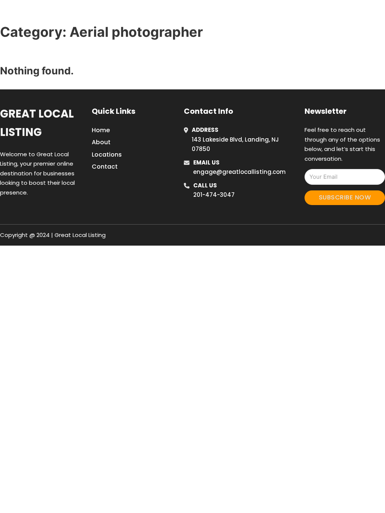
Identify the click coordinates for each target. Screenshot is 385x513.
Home (282, 15)
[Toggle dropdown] (366, 14)
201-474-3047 (214, 195)
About (101, 142)
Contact (105, 166)
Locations (316, 15)
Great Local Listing (37, 123)
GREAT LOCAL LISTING (64, 14)
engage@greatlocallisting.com (239, 172)
